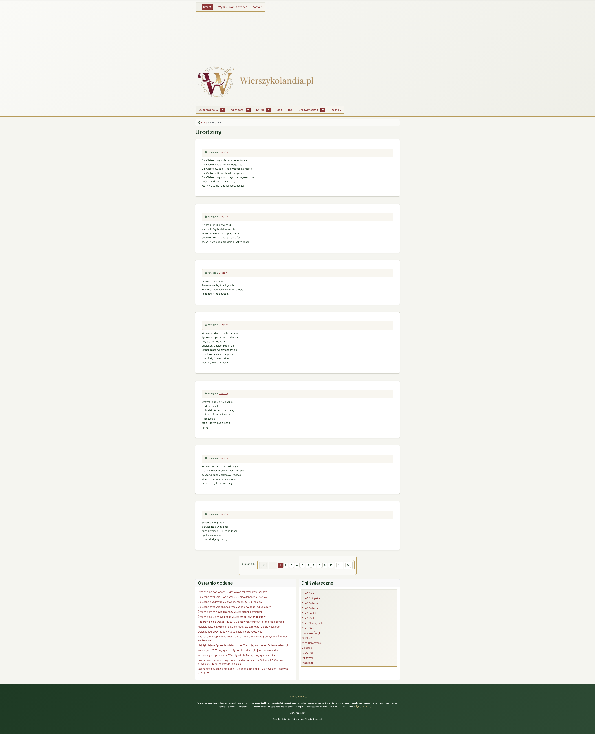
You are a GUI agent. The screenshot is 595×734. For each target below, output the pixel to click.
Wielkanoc (307, 662)
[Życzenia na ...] (222, 110)
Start (206, 7)
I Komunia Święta (311, 633)
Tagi (290, 109)
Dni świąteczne (308, 109)
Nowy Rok (307, 652)
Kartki (260, 109)
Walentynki (307, 657)
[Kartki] (268, 110)
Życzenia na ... (208, 109)
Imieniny (336, 109)
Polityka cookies (297, 696)
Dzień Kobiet (308, 613)
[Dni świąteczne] (322, 110)
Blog (279, 109)
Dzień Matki (308, 618)
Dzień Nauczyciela (312, 623)
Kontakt (257, 7)
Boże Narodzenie (311, 642)
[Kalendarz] (248, 110)
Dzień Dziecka (309, 608)
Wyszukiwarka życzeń (232, 7)
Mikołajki (306, 647)
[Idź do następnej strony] (339, 565)
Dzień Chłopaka (310, 598)
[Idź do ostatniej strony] (348, 565)
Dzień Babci (308, 593)
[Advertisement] (297, 36)
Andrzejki (306, 638)
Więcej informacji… (365, 706)
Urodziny (223, 152)
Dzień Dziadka (309, 603)
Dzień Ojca (307, 628)
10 (331, 565)
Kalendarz (237, 109)
